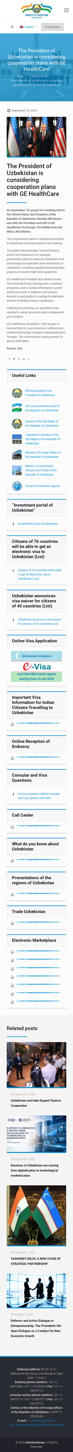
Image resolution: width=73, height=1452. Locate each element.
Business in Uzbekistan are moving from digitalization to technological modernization (35, 1170)
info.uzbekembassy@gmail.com (29, 1425)
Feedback (57, 1425)
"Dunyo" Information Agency (42, 486)
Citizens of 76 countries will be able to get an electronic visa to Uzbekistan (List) (39, 574)
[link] (36, 666)
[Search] (12, 27)
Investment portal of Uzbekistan (38, 523)
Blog (20, 76)
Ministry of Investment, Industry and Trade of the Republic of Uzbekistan (41, 470)
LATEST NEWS (39, 76)
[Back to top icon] (67, 1446)
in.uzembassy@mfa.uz (41, 1420)
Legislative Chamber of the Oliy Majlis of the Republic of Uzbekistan (42, 439)
